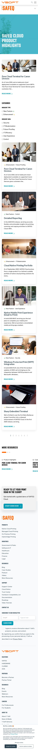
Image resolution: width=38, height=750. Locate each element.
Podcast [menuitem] (4, 573)
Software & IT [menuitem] (6, 548)
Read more (6, 94)
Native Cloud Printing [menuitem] (9, 529)
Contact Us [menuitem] (5, 607)
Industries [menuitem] (5, 541)
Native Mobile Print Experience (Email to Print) (18, 313)
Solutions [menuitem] (5, 657)
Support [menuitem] (4, 583)
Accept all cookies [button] (10, 746)
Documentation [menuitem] (7, 597)
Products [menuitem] (5, 525)
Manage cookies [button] (19, 742)
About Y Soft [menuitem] (6, 716)
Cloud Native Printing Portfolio (18, 265)
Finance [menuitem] (4, 556)
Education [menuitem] (5, 553)
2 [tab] (7, 452)
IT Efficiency (8, 133)
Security (6, 123)
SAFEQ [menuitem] (4, 661)
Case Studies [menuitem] (6, 570)
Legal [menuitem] (4, 559)
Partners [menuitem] (5, 673)
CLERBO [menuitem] (5, 666)
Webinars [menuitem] (5, 694)
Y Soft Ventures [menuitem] (7, 722)
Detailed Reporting (13, 218)
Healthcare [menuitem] (5, 551)
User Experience (9, 136)
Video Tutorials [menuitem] (7, 603)
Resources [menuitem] (5, 563)
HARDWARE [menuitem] (6, 663)
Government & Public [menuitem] (9, 545)
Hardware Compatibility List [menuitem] (11, 595)
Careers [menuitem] (4, 701)
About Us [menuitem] (4, 712)
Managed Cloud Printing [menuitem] (10, 531)
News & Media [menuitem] (7, 719)
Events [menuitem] (4, 691)
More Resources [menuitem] (7, 578)
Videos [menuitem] (4, 575)
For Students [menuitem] (6, 708)
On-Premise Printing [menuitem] (8, 534)
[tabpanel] (17, 465)
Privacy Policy (13, 734)
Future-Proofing (9, 129)
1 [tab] (4, 452)
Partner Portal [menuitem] (6, 680)
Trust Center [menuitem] (6, 592)
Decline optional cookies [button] (25, 746)
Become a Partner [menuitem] (8, 677)
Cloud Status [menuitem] (6, 589)
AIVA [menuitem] (3, 669)
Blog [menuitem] (3, 567)
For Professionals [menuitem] (8, 705)
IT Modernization (9, 126)
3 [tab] (9, 452)
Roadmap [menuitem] (5, 600)
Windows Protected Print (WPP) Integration (19, 363)
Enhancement (8, 114)
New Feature (8, 111)
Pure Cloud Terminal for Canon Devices (16, 77)
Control (6, 139)
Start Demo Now (12, 506)
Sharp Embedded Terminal (16, 411)
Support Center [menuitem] (7, 586)
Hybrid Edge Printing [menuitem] (9, 537)
